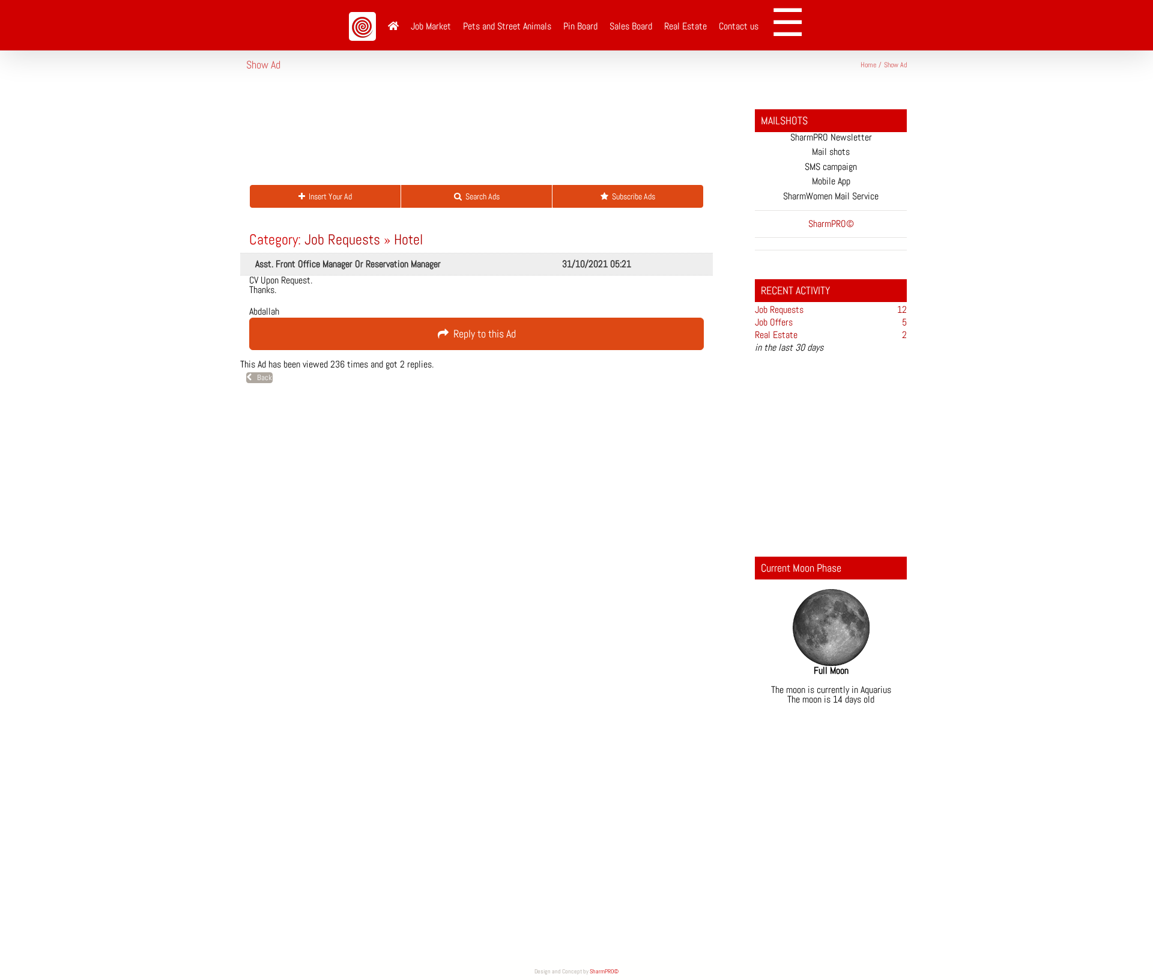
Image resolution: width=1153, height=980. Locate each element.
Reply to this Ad (482, 333)
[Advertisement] (464, 134)
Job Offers (774, 322)
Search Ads (481, 196)
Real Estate (776, 334)
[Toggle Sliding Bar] (792, 25)
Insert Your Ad (328, 196)
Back (262, 377)
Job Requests (342, 239)
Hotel (408, 239)
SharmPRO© (604, 971)
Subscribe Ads (631, 196)
